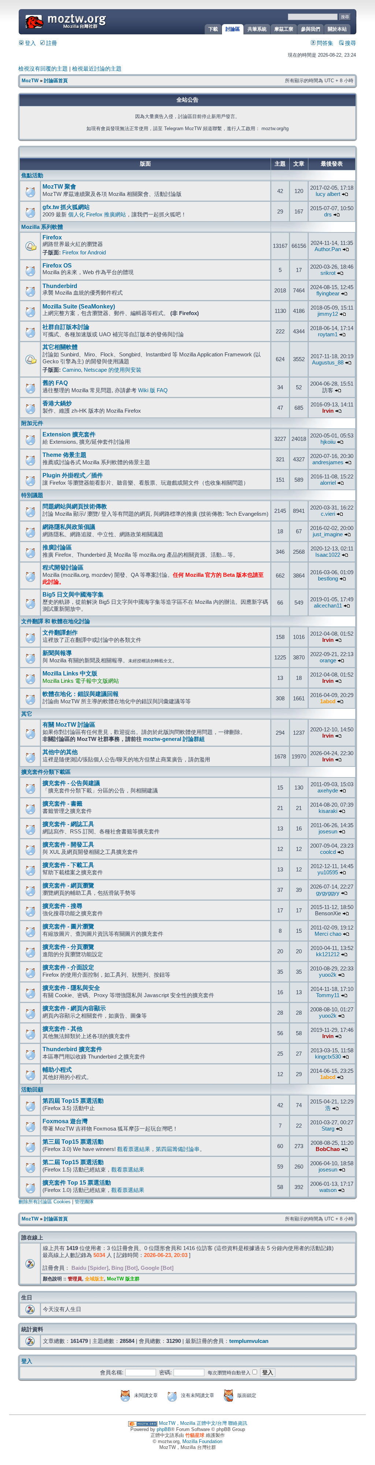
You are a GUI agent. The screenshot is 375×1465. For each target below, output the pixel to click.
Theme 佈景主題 (64, 455)
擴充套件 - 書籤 (62, 803)
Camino (71, 370)
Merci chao (328, 934)
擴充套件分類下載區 (46, 772)
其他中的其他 (60, 752)
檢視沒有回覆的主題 (43, 69)
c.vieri (328, 514)
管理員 (75, 1279)
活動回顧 (32, 1090)
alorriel (328, 483)
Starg (328, 1129)
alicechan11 (328, 606)
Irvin (328, 411)
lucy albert (328, 194)
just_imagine (328, 534)
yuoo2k (328, 975)
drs (328, 214)
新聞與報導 (57, 653)
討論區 (233, 29)
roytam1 (328, 334)
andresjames (328, 462)
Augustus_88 (328, 363)
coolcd (328, 852)
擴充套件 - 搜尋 (62, 906)
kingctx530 (328, 1057)
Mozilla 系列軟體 (42, 227)
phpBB (164, 1429)
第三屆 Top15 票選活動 (73, 1142)
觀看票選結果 (133, 1149)
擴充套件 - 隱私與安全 (71, 988)
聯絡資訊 (237, 1423)
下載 (213, 29)
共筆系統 (257, 29)
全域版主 (94, 1279)
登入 (29, 43)
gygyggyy (327, 893)
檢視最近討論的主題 (97, 69)
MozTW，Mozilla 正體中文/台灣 (193, 1423)
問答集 (324, 43)
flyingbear (327, 293)
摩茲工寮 (283, 29)
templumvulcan (248, 1341)
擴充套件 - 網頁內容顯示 (74, 1008)
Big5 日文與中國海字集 (73, 594)
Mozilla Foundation (202, 1441)
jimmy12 (328, 314)
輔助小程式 (57, 1070)
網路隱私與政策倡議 (68, 527)
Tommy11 (327, 995)
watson (328, 1190)
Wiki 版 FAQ (153, 390)
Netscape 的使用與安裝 (112, 370)
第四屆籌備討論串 (178, 1149)
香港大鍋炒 (57, 403)
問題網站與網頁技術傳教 (74, 506)
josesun (328, 831)
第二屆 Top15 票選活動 (73, 1162)
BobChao (328, 1149)
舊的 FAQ (55, 383)
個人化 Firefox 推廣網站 (97, 214)
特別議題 (32, 495)
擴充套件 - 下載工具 (68, 865)
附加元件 (32, 423)
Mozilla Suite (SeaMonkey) (78, 306)
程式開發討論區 (62, 567)
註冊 (51, 43)
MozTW (83, 21)
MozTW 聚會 (59, 186)
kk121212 (327, 954)
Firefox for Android (84, 252)
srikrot (327, 273)
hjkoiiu (327, 442)
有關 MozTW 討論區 (68, 725)
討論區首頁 (56, 80)
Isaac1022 (327, 555)
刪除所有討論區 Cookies (45, 1201)
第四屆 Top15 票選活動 (73, 1101)
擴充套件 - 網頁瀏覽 (68, 885)
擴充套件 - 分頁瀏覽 (68, 947)
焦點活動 (32, 175)
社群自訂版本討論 (65, 327)
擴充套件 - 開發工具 (68, 844)
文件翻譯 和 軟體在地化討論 (55, 621)
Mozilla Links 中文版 (69, 673)
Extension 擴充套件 (69, 434)
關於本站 (337, 29)
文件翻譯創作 (60, 632)
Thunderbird (59, 286)
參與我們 (310, 29)
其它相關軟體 (60, 347)
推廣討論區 (57, 547)
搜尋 (350, 43)
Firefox (52, 237)
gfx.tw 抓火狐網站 (66, 207)
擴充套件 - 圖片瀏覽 (68, 926)
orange (328, 660)
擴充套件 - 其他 (62, 1029)
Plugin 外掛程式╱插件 (72, 475)
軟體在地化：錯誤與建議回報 (80, 694)
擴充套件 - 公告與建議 (71, 783)
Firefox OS (57, 265)
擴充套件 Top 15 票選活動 (76, 1183)
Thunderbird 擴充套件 (72, 1049)
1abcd (327, 701)
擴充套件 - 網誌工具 (68, 824)
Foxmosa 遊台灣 (65, 1121)
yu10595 (328, 872)
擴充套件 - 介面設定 (68, 967)
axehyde (328, 791)
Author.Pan (328, 249)
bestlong (328, 579)
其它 (26, 714)
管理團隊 (84, 1201)
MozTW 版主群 (123, 1279)
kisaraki (328, 811)
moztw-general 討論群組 (174, 739)
